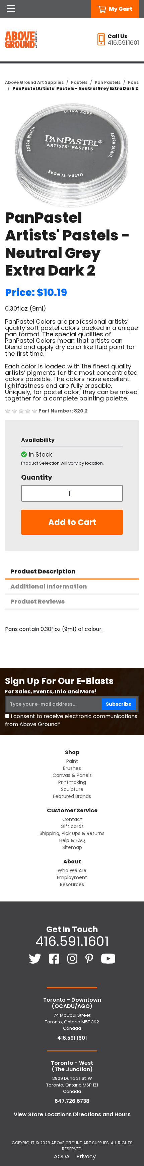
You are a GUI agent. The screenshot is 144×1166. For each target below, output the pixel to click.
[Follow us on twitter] (36, 958)
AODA (62, 1156)
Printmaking (72, 782)
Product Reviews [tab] (37, 601)
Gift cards (72, 826)
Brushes (72, 768)
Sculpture (72, 789)
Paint (72, 761)
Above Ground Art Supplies (34, 82)
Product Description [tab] (43, 571)
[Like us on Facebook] (55, 958)
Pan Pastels (108, 82)
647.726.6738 (72, 1101)
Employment (72, 877)
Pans (133, 82)
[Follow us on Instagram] (73, 958)
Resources (72, 884)
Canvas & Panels (72, 775)
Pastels (79, 82)
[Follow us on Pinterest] (89, 958)
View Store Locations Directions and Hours (72, 1114)
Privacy (86, 1156)
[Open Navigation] (11, 9)
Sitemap (72, 847)
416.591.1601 (72, 941)
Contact (72, 819)
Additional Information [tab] (48, 586)
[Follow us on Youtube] (108, 958)
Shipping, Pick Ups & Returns (72, 833)
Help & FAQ (72, 840)
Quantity (36, 477)
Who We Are (72, 870)
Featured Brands (72, 796)
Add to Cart (72, 522)
